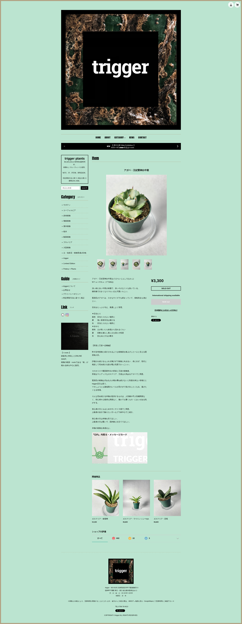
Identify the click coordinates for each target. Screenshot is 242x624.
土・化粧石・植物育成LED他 (74, 253)
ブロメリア (67, 242)
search (84, 188)
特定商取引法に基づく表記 (73, 298)
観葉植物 (66, 237)
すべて (100, 538)
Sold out (166, 302)
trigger (66, 258)
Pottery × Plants (69, 269)
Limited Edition (69, 263)
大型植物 (66, 248)
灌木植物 (66, 226)
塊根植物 (66, 221)
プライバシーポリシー (72, 294)
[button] (119, 137)
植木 (65, 231)
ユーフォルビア (69, 210)
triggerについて (69, 286)
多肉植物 (66, 216)
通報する (154, 316)
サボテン (66, 205)
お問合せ (66, 290)
